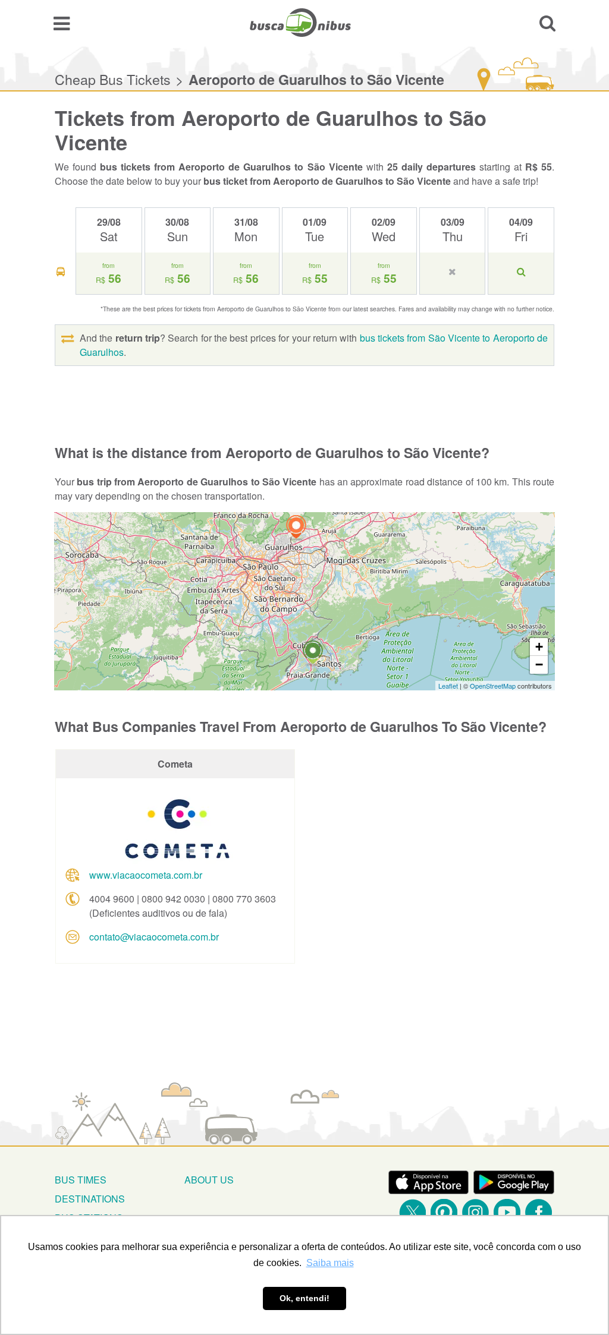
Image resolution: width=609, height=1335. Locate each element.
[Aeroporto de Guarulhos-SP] (296, 528)
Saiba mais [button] (330, 1263)
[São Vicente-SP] (313, 653)
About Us (209, 1179)
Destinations (90, 1198)
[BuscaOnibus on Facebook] (538, 1212)
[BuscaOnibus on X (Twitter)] (412, 1212)
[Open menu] (61, 22)
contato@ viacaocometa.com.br (154, 936)
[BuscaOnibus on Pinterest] (444, 1212)
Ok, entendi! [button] (304, 1298)
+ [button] (539, 646)
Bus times (80, 1179)
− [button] (539, 664)
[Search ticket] (547, 22)
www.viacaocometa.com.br (145, 875)
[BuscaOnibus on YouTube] (507, 1212)
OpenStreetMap (493, 685)
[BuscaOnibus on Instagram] (475, 1212)
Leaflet (448, 685)
